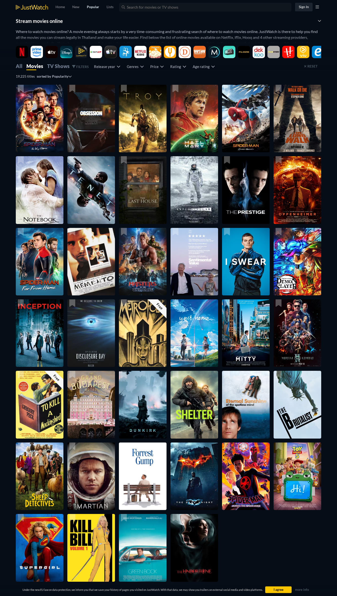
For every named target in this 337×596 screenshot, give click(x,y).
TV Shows (58, 66)
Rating (176, 66)
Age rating (202, 66)
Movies (34, 66)
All (19, 66)
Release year (105, 66)
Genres (133, 66)
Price (155, 66)
